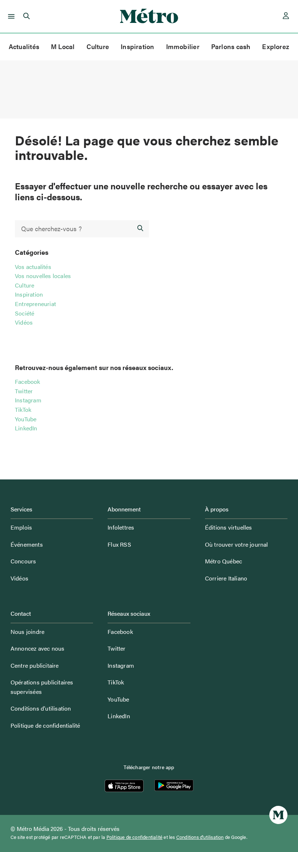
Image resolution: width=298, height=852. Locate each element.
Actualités (24, 46)
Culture (97, 46)
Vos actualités (33, 266)
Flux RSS (119, 544)
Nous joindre (27, 631)
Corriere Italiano (226, 578)
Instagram (28, 400)
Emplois (21, 527)
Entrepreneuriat (35, 304)
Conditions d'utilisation (200, 837)
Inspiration (137, 46)
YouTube (25, 419)
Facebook (27, 381)
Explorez (275, 46)
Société (24, 313)
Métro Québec (223, 561)
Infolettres (121, 527)
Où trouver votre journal (236, 544)
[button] (10, 16)
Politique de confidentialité (45, 725)
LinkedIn (26, 428)
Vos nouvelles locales (43, 276)
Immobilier (183, 46)
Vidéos (24, 322)
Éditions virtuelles (228, 527)
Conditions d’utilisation (41, 708)
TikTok (23, 409)
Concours (23, 561)
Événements (27, 544)
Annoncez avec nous (38, 648)
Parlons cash (231, 46)
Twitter (24, 391)
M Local (63, 46)
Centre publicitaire (35, 665)
